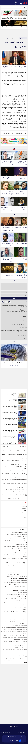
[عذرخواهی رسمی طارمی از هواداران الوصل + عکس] (22, 413)
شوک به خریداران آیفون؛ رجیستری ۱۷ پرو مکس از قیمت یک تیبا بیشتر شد (14, 635)
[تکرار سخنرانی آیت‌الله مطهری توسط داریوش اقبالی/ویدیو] (7, 171)
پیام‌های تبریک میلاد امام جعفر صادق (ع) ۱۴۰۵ (18, 609)
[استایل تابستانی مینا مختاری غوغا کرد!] (20, 221)
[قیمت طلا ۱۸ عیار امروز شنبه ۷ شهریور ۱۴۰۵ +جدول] (20, 23)
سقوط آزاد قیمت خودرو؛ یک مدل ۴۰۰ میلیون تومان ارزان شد (16, 658)
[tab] (17, 365)
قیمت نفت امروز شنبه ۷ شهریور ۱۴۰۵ (19, 625)
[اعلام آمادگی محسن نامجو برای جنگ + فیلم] (7, 23)
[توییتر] (2, 133)
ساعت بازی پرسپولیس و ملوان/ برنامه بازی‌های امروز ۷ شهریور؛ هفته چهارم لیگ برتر (10, 443)
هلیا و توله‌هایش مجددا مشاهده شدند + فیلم (18, 580)
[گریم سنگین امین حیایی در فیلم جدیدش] (7, 237)
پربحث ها (4, 446)
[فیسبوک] (6, 133)
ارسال (14, 298)
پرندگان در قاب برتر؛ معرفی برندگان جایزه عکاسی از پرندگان (16, 594)
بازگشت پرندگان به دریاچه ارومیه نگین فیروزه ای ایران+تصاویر (16, 572)
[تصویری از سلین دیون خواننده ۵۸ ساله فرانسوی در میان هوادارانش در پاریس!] (7, 155)
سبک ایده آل (24, 508)
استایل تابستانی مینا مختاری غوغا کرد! (21, 228)
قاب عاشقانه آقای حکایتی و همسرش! (22, 244)
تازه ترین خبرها (24, 515)
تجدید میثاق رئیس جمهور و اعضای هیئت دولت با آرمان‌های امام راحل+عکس (13, 363)
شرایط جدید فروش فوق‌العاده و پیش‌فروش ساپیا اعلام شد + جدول (20, 18)
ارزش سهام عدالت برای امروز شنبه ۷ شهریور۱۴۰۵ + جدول (11, 395)
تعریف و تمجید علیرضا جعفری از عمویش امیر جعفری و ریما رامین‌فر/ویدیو (14, 603)
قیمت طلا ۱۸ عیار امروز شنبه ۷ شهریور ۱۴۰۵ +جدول (20, 27)
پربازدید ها (22, 446)
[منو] (3, 2)
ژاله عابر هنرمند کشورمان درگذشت (19, 458)
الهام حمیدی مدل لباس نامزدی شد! (19, 487)
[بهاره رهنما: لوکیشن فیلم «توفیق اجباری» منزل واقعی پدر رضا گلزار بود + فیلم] (7, 185)
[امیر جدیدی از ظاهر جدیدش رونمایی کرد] (20, 201)
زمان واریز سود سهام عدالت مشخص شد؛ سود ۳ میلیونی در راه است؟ (7, 18)
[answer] (9, 302)
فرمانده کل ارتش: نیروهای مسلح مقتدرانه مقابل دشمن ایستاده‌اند (15, 598)
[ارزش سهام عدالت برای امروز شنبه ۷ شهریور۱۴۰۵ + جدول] (22, 395)
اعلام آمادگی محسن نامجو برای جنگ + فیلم (7, 27)
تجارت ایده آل (24, 513)
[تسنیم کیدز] (14, 141)
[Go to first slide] (26, 352)
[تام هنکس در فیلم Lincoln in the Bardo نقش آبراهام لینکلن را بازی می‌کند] (7, 201)
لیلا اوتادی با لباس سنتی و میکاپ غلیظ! (21, 258)
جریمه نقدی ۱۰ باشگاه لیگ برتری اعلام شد (19, 600)
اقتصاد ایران (24, 506)
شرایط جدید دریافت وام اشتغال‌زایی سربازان (18, 548)
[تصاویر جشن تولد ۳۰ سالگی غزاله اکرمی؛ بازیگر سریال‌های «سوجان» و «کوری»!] (7, 252)
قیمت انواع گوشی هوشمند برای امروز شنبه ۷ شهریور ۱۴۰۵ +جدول (10, 419)
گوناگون (25, 7)
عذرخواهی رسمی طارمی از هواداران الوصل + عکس (9, 413)
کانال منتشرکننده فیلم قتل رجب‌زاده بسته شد (18, 578)
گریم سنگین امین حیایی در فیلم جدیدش (7, 244)
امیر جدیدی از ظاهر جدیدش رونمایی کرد (22, 208)
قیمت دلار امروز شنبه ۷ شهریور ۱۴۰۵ (20, 653)
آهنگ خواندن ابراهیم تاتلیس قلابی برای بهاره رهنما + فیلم (15, 498)
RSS (11, 726)
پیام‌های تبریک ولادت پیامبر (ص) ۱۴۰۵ (10, 424)
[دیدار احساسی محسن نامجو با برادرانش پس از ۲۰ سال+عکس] (20, 171)
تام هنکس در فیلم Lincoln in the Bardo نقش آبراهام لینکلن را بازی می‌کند (7, 209)
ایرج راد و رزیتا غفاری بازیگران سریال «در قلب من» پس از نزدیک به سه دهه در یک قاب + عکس (7, 229)
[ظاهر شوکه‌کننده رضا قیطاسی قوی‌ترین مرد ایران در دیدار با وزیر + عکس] (22, 437)
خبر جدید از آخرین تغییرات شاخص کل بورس (18, 568)
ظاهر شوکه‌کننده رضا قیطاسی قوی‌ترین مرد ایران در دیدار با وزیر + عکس (9, 437)
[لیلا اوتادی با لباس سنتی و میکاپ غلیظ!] (20, 252)
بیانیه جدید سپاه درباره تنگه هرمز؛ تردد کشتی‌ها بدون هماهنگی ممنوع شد (14, 627)
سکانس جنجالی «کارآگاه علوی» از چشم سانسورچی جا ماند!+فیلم (15, 619)
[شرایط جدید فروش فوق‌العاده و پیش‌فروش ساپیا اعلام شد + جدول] (20, 13)
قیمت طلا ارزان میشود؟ (22, 592)
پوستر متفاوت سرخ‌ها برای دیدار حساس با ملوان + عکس (16, 615)
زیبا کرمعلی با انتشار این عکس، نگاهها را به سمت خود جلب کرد (21, 192)
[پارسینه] (20, 2)
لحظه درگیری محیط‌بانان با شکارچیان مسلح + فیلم (18, 538)
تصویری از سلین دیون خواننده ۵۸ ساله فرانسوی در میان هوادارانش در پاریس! (7, 163)
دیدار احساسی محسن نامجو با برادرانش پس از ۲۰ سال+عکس (21, 178)
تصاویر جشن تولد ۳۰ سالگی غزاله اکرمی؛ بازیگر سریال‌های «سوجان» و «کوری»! (7, 259)
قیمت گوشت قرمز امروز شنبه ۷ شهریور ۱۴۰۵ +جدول (17, 605)
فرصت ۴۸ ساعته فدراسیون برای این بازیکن (19, 532)
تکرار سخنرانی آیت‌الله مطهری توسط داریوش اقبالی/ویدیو (8, 178)
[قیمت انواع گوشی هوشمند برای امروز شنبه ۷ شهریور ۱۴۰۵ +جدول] (22, 419)
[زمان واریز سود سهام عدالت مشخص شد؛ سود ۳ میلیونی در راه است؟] (7, 13)
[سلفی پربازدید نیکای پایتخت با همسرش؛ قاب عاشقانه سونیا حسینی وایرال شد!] (20, 268)
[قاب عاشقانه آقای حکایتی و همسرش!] (20, 237)
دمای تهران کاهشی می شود (21, 570)
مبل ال (25, 517)
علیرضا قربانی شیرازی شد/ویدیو (21, 596)
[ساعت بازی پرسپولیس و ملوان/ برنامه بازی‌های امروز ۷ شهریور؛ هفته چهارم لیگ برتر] (22, 442)
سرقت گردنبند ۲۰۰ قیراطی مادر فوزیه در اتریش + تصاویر (17, 574)
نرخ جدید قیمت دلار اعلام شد (12, 400)
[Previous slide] (2, 352)
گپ (26, 732)
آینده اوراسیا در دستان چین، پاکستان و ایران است (17, 552)
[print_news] (9, 133)
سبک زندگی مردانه (23, 510)
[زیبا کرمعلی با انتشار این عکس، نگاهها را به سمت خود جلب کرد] (20, 185)
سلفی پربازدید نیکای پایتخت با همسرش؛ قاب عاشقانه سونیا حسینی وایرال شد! (21, 275)
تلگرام (21, 732)
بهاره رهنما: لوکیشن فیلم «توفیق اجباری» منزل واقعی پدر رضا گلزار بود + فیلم (7, 193)
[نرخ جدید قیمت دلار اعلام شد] (22, 401)
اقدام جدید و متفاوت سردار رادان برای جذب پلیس (17, 536)
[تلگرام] (4, 133)
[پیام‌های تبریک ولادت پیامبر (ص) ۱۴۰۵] (22, 425)
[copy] (25, 133)
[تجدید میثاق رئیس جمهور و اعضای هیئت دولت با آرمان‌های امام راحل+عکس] (14, 352)
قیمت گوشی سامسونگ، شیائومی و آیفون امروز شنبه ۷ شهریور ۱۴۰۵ (14, 621)
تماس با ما (16, 726)
